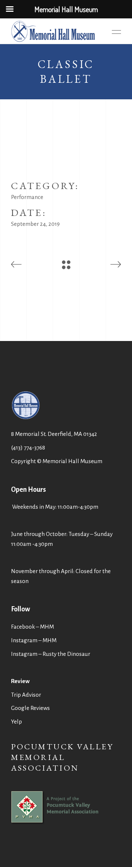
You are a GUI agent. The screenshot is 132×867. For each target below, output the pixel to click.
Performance (27, 197)
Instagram (24, 654)
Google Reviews (30, 708)
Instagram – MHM (33, 640)
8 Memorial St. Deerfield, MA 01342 (54, 434)
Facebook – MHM (32, 626)
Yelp (16, 721)
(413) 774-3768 (28, 447)
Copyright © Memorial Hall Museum (56, 461)
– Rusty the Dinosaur (64, 654)
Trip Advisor (26, 695)
